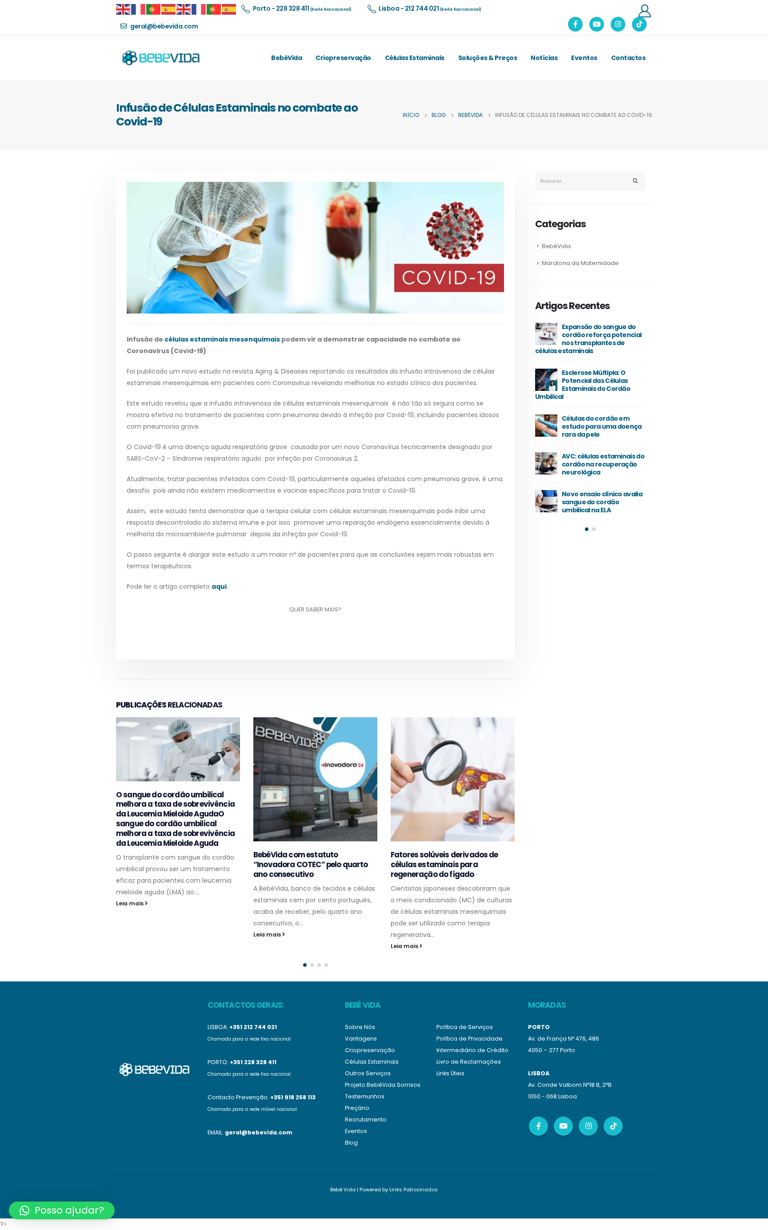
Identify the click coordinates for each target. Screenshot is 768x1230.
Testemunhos (364, 1096)
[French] (138, 8)
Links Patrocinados (413, 1189)
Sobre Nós (360, 1027)
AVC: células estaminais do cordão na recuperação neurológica (603, 464)
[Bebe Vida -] (160, 57)
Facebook (538, 1126)
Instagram (588, 1126)
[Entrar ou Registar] (644, 10)
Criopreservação (343, 57)
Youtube (563, 1126)
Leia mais (130, 903)
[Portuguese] (153, 8)
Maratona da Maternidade (580, 263)
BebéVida (286, 57)
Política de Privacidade (469, 1038)
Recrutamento (366, 1119)
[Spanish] (168, 8)
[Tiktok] (639, 24)
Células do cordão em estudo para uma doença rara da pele (602, 426)
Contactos (628, 57)
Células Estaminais (414, 57)
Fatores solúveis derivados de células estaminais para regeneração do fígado (444, 864)
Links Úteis (450, 1073)
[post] (546, 334)
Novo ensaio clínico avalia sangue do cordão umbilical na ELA (602, 502)
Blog (351, 1142)
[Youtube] (596, 24)
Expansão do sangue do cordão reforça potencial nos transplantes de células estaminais (588, 338)
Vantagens (361, 1038)
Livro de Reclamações (468, 1061)
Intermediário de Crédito (472, 1050)
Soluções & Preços (487, 57)
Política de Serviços (464, 1027)
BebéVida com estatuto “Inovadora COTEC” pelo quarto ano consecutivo (310, 864)
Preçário (357, 1108)
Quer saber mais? (315, 609)
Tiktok (613, 1126)
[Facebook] (575, 24)
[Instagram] (618, 24)
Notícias (544, 57)
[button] (304, 965)
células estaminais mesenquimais (222, 339)
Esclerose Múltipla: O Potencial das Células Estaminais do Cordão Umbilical (582, 384)
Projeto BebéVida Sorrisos (382, 1085)
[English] (123, 8)
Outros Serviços (368, 1073)
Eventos (584, 57)
